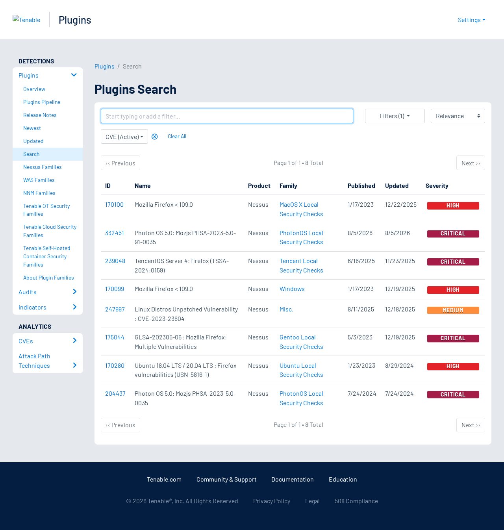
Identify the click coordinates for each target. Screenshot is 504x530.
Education (343, 479)
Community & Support (226, 479)
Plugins (75, 19)
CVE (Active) (122, 136)
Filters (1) (392, 115)
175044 (114, 337)
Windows (292, 288)
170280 (114, 365)
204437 (115, 393)
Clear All (177, 136)
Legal (312, 500)
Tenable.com (164, 479)
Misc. (286, 309)
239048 (115, 260)
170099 (114, 288)
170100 (114, 204)
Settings (469, 19)
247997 (115, 309)
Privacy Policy (271, 500)
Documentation (292, 479)
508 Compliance (356, 500)
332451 (114, 232)
